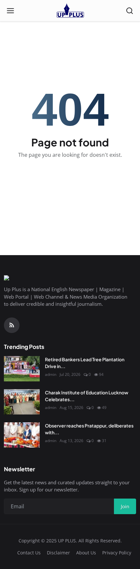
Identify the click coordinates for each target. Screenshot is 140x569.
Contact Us (29, 553)
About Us (86, 553)
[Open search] (129, 11)
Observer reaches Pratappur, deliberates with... (89, 429)
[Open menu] (10, 11)
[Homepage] (70, 11)
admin (50, 374)
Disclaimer (58, 553)
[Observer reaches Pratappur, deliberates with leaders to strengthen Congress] (22, 435)
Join (125, 506)
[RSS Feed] (12, 325)
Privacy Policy (116, 553)
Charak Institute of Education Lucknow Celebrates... (86, 396)
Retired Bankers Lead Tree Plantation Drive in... (84, 362)
